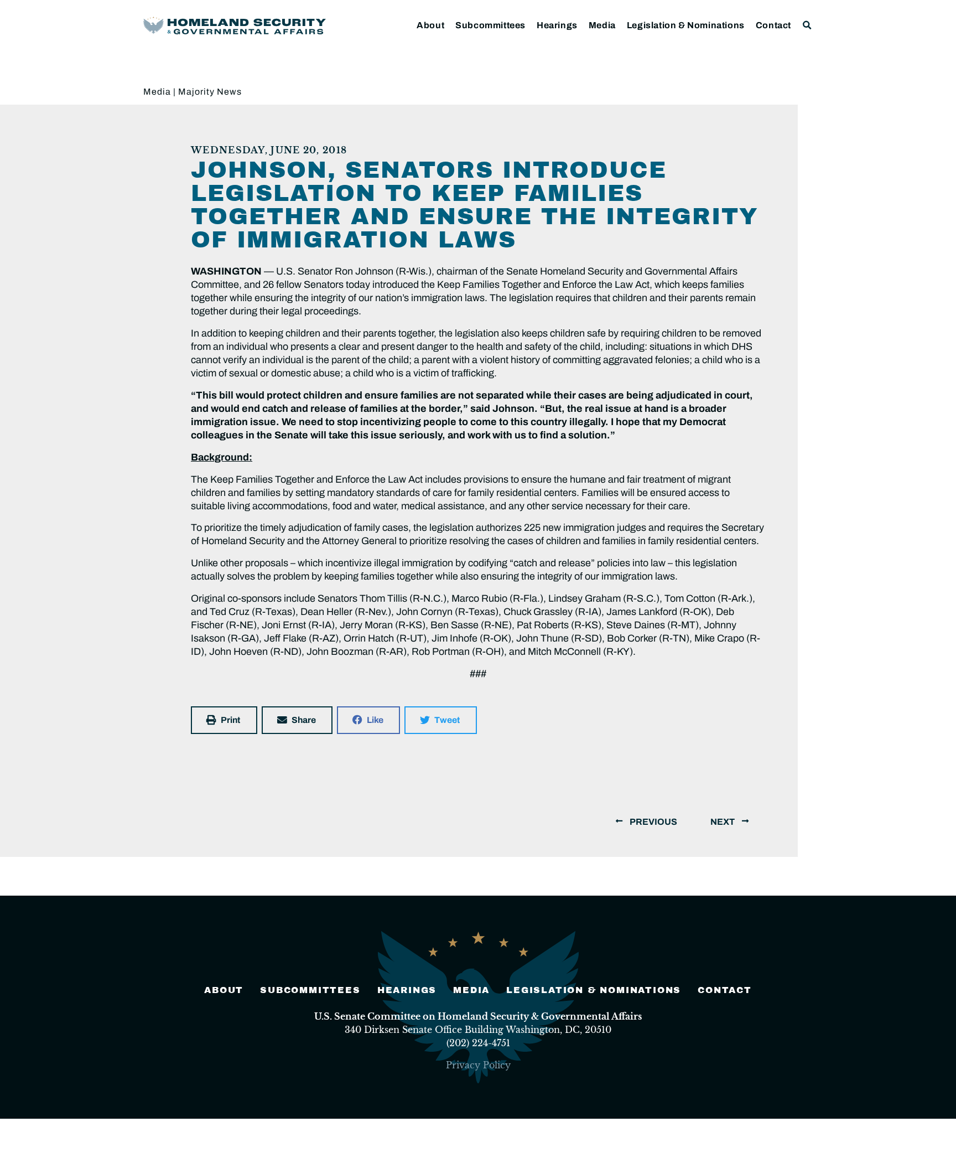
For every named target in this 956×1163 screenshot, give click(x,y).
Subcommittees (490, 25)
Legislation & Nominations (686, 25)
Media (602, 25)
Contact (773, 25)
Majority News (210, 91)
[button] (807, 25)
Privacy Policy (478, 1065)
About (430, 25)
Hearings (557, 25)
